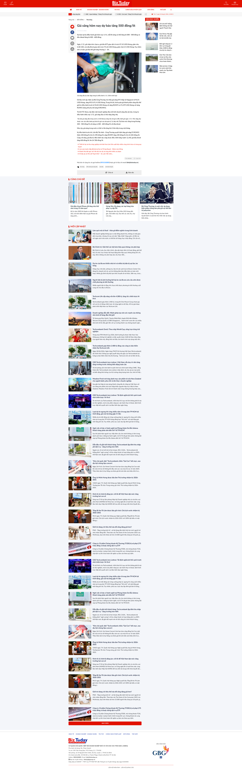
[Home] (72, 27)
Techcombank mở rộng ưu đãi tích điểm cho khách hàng (113, 725)
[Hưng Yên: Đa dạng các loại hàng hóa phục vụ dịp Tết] (121, 193)
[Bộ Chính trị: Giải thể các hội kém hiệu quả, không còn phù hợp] (80, 253)
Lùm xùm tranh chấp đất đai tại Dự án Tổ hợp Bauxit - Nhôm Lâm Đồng (101, 149)
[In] (72, 43)
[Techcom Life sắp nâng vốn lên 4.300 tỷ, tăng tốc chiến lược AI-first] (80, 302)
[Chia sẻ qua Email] (72, 38)
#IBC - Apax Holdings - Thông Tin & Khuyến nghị (83, 14)
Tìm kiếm (226, 4)
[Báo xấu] (72, 49)
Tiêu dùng (72, 201)
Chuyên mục (235, 4)
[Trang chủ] (71, 9)
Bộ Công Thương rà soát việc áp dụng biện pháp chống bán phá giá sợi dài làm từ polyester (156, 208)
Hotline (12, 4)
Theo (132, 158)
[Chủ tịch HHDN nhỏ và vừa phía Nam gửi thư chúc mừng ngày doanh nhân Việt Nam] (80, 747)
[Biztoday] (121, 3)
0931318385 (105, 162)
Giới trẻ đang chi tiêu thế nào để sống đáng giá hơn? (112, 527)
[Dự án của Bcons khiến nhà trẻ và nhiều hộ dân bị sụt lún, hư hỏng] (80, 269)
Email (5, 4)
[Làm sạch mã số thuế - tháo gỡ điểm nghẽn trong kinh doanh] (80, 236)
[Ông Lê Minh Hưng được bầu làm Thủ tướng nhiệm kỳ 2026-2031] (80, 483)
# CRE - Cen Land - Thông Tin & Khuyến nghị (114, 14)
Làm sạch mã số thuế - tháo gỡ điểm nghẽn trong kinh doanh (115, 230)
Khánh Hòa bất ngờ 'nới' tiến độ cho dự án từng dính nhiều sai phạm (100, 151)
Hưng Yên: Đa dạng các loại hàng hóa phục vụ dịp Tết (120, 207)
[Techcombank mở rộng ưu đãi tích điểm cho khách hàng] (80, 730)
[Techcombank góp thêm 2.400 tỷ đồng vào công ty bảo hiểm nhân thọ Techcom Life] (80, 351)
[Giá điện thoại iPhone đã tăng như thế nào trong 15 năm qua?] (85, 193)
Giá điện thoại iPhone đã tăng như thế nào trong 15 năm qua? (85, 207)
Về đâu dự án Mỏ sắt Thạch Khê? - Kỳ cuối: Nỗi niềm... (96, 154)
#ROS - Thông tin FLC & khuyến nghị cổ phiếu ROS (145, 14)
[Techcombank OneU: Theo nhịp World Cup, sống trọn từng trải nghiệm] (80, 335)
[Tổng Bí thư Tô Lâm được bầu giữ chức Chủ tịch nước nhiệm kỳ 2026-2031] (80, 516)
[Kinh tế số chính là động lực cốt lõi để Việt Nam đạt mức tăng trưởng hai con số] (80, 500)
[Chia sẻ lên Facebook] (72, 32)
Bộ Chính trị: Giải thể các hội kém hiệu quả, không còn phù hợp (116, 247)
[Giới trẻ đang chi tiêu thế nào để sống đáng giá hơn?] (80, 533)
